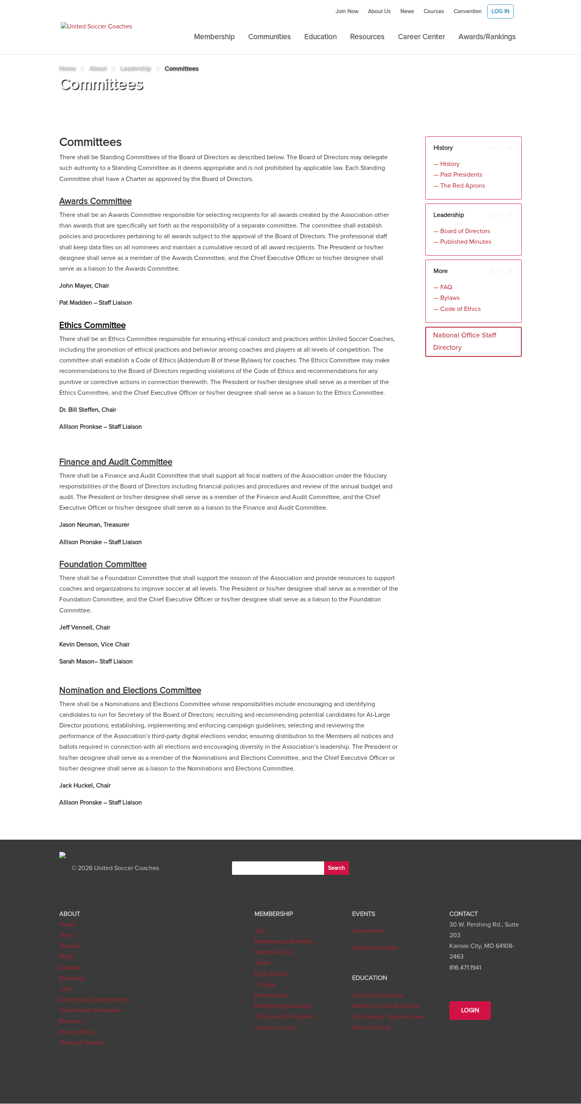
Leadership (136, 69)
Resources (367, 37)
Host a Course (371, 1027)
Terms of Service (82, 1043)
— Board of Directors (462, 231)
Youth (262, 963)
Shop (66, 956)
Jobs (65, 989)
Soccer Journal (275, 1028)
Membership (214, 37)
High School (271, 974)
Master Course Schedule (386, 1006)
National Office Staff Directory (464, 341)
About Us (379, 11)
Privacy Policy (78, 1032)
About (98, 69)
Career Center (421, 37)
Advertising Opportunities (94, 1000)
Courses (434, 11)
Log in (500, 11)
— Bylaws (447, 298)
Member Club (273, 952)
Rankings (72, 978)
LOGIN (470, 1010)
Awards (69, 968)
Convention (468, 11)
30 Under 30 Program (284, 1017)
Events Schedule (375, 948)
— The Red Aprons (459, 186)
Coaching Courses (377, 995)
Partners (70, 1021)
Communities (269, 37)
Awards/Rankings (487, 37)
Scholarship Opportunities (388, 1017)
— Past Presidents (458, 174)
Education (320, 37)
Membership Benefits (284, 941)
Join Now (347, 11)
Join (260, 931)
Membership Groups (282, 1006)
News (407, 11)
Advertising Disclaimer (90, 1010)
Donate (69, 946)
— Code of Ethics (457, 309)
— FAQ (443, 287)
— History (447, 164)
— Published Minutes (462, 242)
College (265, 985)
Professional (271, 995)
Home (67, 69)
